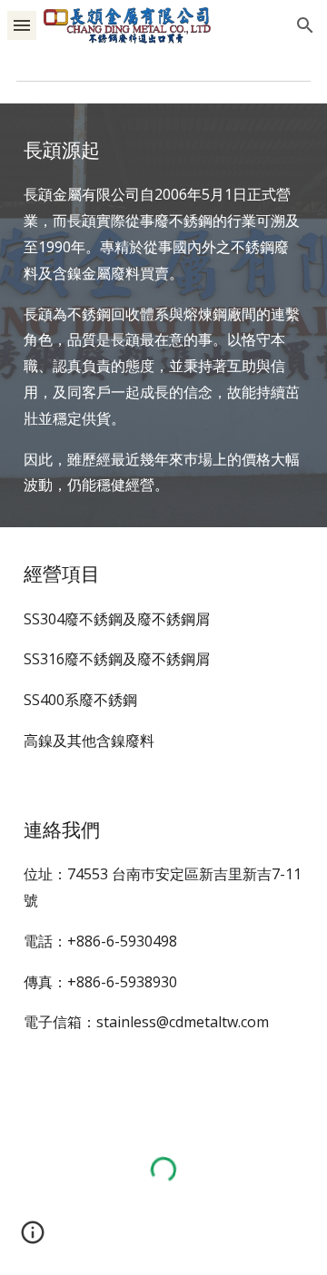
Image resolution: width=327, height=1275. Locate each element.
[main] (163, 315)
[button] (22, 25)
